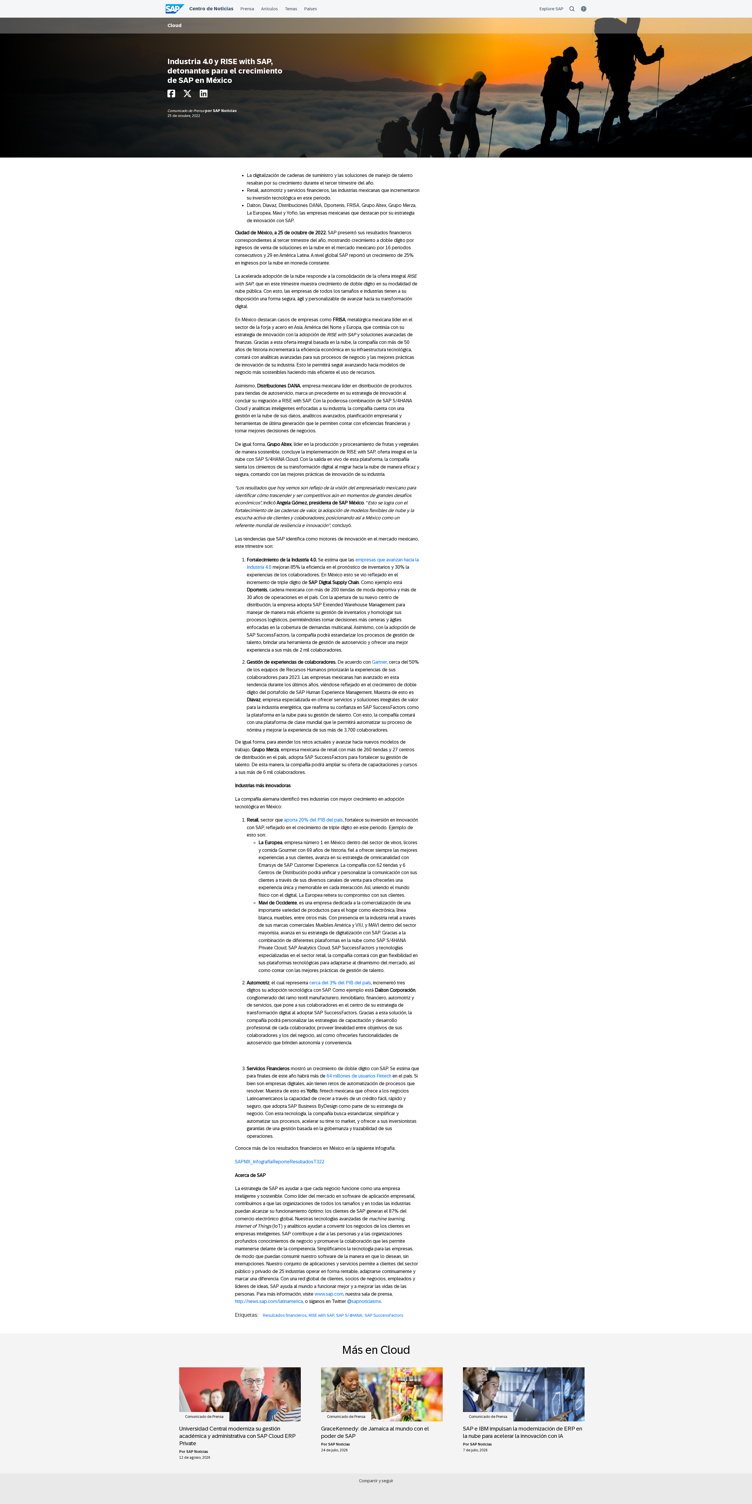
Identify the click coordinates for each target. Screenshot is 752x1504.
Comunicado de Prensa (186, 111)
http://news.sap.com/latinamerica (269, 1301)
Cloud (174, 25)
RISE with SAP (321, 1315)
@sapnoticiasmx (364, 1301)
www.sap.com (329, 1293)
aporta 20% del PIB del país (313, 819)
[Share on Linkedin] (203, 95)
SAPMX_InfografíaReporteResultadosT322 (279, 1161)
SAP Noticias (225, 111)
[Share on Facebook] (171, 95)
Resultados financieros (285, 1315)
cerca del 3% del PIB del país (340, 982)
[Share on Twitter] (187, 95)
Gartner (379, 662)
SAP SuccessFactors (384, 1315)
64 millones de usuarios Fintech (359, 1075)
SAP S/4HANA (349, 1315)
